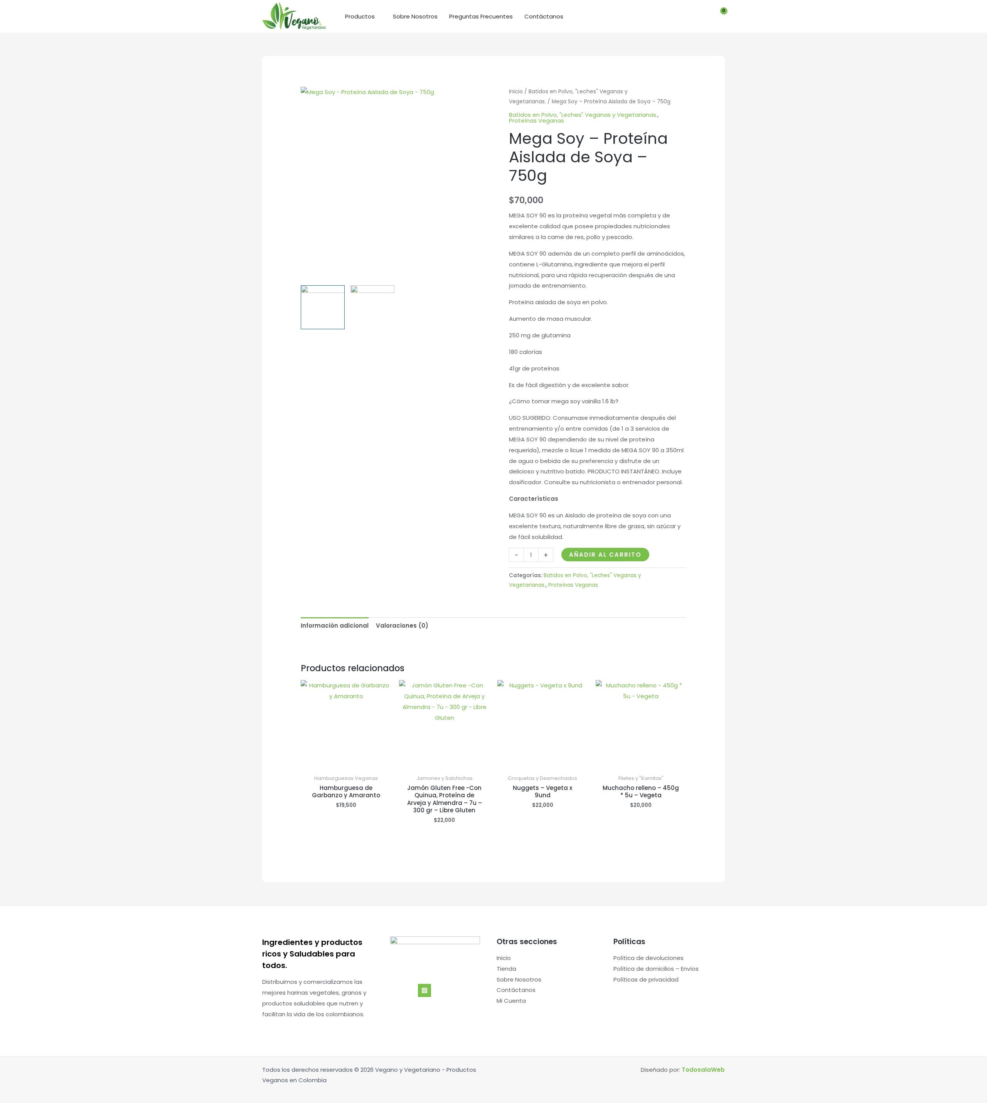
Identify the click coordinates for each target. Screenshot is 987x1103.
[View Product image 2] (372, 307)
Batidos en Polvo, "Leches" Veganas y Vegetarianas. (583, 115)
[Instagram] (424, 990)
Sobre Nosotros (415, 16)
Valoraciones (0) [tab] (402, 625)
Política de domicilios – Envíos (656, 969)
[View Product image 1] (323, 307)
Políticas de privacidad (646, 979)
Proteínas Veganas (536, 120)
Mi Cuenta (511, 1001)
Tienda (506, 969)
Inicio (516, 91)
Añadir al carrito (605, 555)
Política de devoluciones (648, 958)
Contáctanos (543, 16)
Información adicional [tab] (335, 625)
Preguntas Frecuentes (481, 16)
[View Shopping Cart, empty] (718, 16)
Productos (360, 16)
